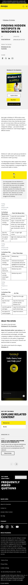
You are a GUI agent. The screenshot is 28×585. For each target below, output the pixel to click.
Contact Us (3, 508)
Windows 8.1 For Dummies (6, 47)
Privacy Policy (4, 564)
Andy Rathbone (5, 39)
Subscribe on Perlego (14, 104)
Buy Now (13, 100)
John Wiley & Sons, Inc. (20, 575)
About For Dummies (6, 504)
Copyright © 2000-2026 (6, 575)
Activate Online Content (7, 512)
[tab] (13, 423)
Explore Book (14, 95)
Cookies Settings (5, 568)
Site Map (3, 516)
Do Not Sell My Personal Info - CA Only (11, 572)
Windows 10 (4, 347)
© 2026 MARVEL (5, 583)
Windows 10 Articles (9, 20)
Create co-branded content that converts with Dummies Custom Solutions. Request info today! (14, 1)
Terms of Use (4, 560)
